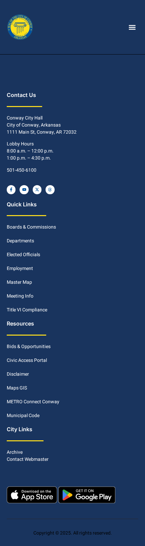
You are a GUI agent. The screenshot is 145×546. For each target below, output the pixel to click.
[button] (132, 27)
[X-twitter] (37, 189)
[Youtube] (24, 189)
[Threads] (50, 189)
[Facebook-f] (11, 189)
